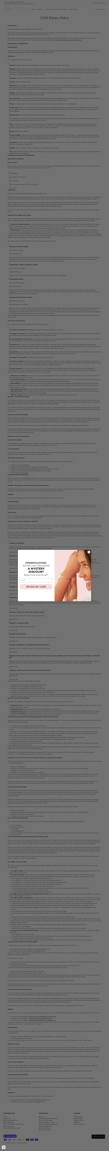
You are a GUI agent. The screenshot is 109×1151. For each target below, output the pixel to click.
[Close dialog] (88, 552)
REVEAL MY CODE (36, 586)
